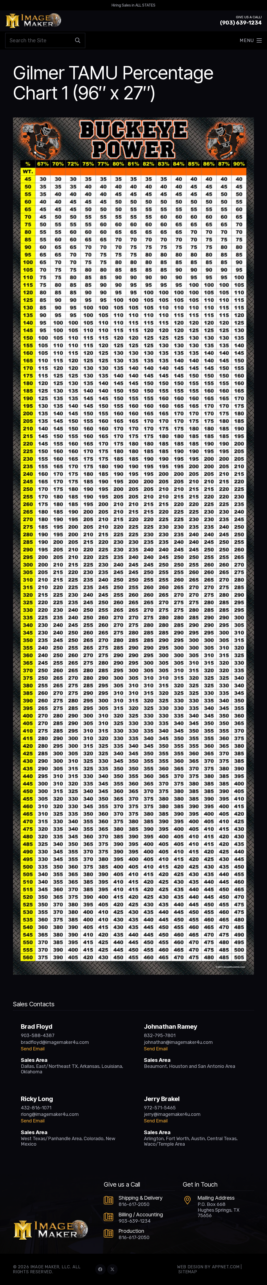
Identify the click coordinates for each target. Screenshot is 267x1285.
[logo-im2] (33, 21)
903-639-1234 (135, 1221)
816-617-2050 (134, 1204)
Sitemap (187, 1271)
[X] (112, 1269)
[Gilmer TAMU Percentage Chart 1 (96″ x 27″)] (133, 121)
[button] (250, 40)
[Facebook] (100, 1269)
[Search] (77, 40)
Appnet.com (226, 1266)
